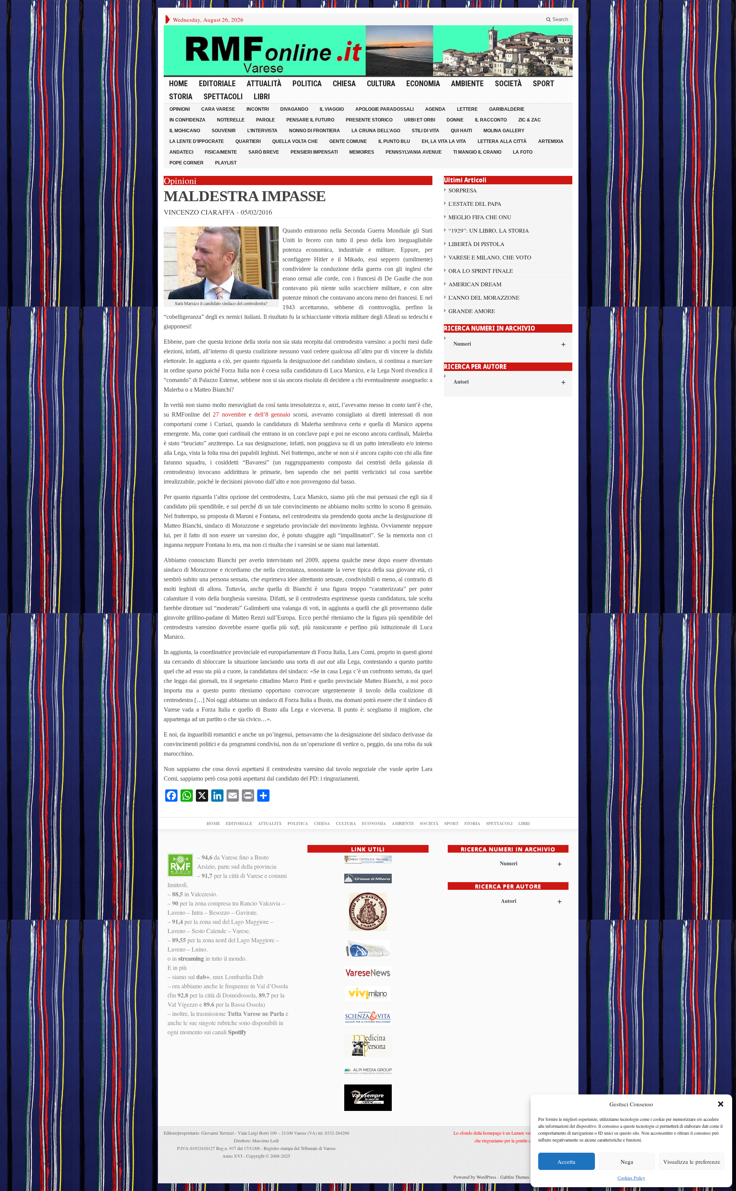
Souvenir (224, 130)
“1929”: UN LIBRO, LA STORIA (489, 230)
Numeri (509, 343)
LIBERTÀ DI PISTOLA (476, 244)
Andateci (181, 152)
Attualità (264, 83)
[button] (720, 1104)
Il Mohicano (184, 130)
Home (178, 83)
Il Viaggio (332, 109)
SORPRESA (463, 190)
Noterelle (231, 120)
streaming (191, 958)
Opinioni (179, 109)
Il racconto (491, 120)
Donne (455, 120)
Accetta (566, 1161)
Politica (307, 83)
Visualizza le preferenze (691, 1161)
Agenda (435, 109)
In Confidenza (187, 120)
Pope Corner (186, 163)
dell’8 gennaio (273, 414)
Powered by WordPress (474, 1177)
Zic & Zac (529, 120)
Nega (627, 1161)
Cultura (381, 83)
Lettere (467, 109)
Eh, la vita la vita (444, 141)
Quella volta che (295, 141)
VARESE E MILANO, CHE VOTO (490, 257)
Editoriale (217, 83)
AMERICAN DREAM (475, 284)
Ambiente (467, 83)
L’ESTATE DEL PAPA (475, 203)
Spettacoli (223, 96)
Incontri (257, 109)
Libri (262, 96)
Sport (543, 83)
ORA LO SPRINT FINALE (481, 270)
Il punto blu (394, 141)
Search (559, 19)
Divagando (294, 109)
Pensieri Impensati (314, 152)
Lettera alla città (502, 141)
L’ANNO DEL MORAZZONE (484, 297)
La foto (522, 152)
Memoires (361, 152)
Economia (423, 83)
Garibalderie (506, 109)
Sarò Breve (263, 152)
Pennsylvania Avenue (414, 152)
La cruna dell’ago (376, 130)
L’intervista (262, 130)
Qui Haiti (461, 130)
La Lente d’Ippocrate (196, 141)
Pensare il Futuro (310, 120)
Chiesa (344, 83)
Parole (265, 120)
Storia (180, 96)
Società (508, 83)
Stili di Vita (425, 130)
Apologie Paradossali (384, 109)
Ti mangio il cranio (477, 152)
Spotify (237, 1031)
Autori (509, 381)
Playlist (226, 163)
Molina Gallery (503, 130)
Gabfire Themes (514, 1177)
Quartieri (248, 141)
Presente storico (369, 120)
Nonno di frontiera (314, 130)
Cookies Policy (631, 1178)
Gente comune (348, 141)
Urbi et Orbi (419, 120)
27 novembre (229, 414)
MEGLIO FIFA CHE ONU (480, 217)
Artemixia (551, 141)
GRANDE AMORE (472, 311)
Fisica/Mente (221, 152)
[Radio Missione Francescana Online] (368, 50)
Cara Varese (218, 109)
